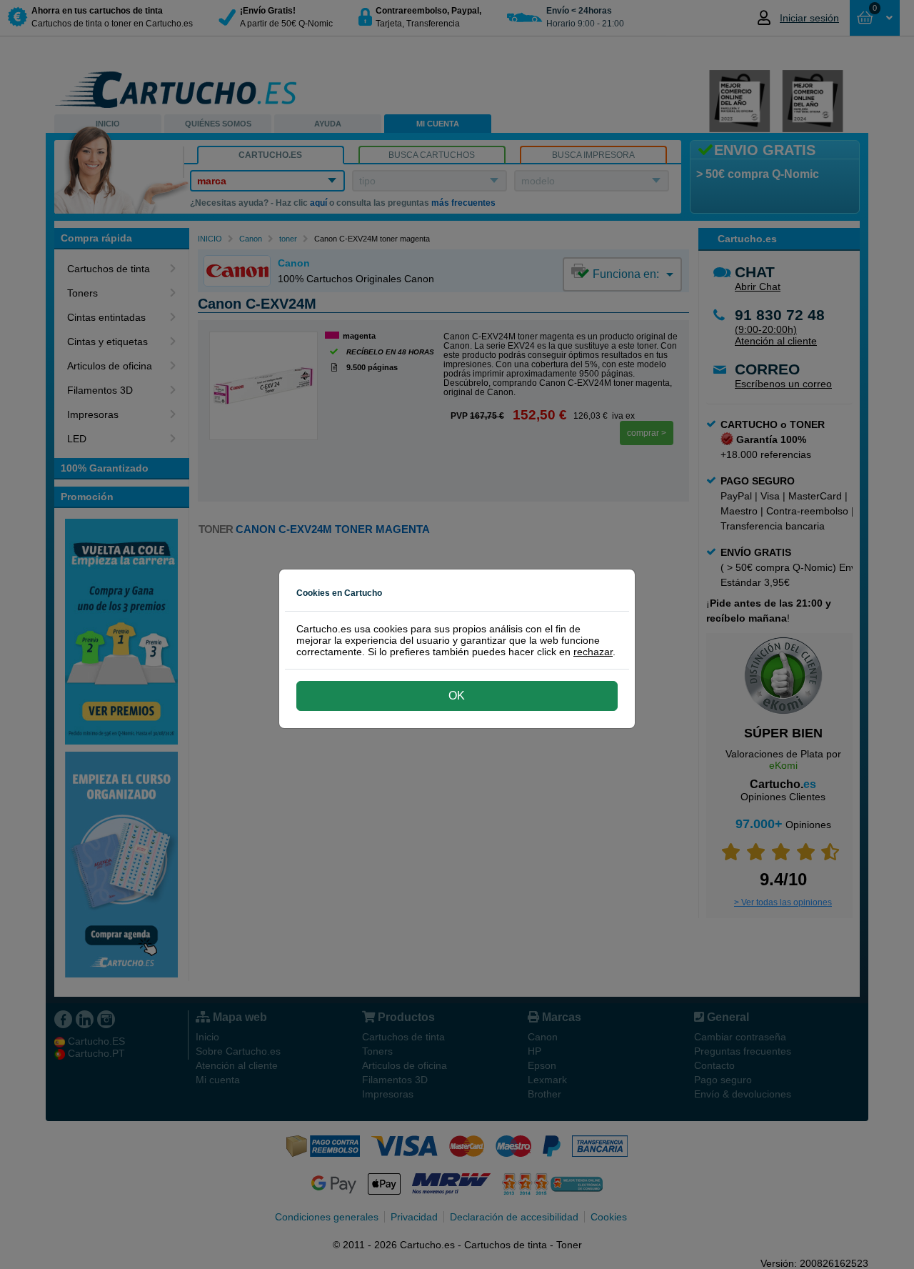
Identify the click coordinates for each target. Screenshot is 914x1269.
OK (456, 696)
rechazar (593, 651)
